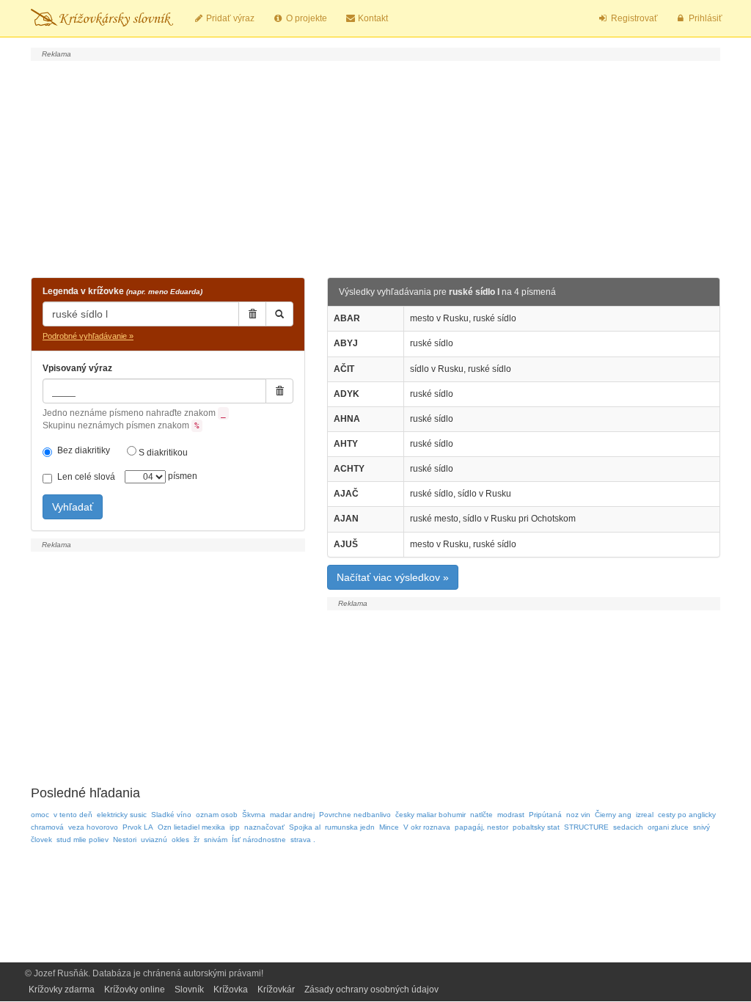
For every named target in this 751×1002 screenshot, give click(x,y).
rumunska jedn (350, 827)
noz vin (578, 815)
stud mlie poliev (82, 839)
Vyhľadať (72, 507)
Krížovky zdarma (62, 989)
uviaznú (154, 839)
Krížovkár (276, 989)
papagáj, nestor (481, 827)
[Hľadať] (279, 313)
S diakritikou (162, 452)
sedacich (628, 827)
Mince (389, 827)
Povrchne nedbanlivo (355, 815)
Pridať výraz (229, 18)
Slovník (189, 989)
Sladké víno (171, 815)
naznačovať (264, 827)
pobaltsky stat (536, 827)
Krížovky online (134, 989)
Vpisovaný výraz (77, 368)
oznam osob (217, 815)
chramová (47, 827)
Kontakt (372, 18)
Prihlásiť (704, 18)
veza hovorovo (93, 827)
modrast (510, 815)
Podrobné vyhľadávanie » (88, 336)
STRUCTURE (586, 827)
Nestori (124, 839)
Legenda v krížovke (122, 291)
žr (196, 839)
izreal (644, 815)
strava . (302, 839)
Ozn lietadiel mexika (191, 827)
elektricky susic (122, 815)
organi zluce (668, 827)
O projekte (305, 18)
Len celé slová (86, 477)
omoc (40, 815)
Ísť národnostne (259, 839)
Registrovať (633, 18)
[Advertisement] (375, 167)
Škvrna (253, 815)
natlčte (481, 815)
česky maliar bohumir (430, 815)
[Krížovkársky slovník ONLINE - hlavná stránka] (102, 18)
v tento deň (73, 815)
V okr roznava (426, 827)
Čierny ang (613, 815)
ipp (235, 827)
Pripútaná (545, 815)
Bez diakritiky (83, 450)
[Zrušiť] (252, 313)
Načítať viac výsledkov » (393, 577)
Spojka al (304, 827)
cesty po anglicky (687, 815)
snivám (215, 839)
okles (180, 839)
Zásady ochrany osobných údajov (371, 989)
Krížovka (230, 989)
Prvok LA (137, 827)
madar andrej (292, 815)
